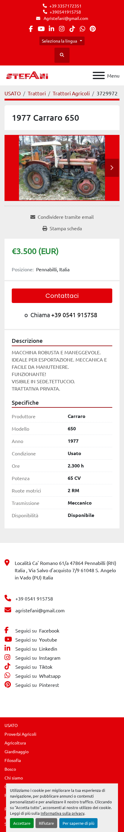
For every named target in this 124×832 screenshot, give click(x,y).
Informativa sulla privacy (62, 813)
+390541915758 (65, 11)
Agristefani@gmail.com (65, 18)
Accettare (21, 823)
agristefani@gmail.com (40, 610)
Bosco (10, 769)
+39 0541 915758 (74, 314)
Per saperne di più (78, 823)
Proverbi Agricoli (20, 734)
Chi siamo (14, 777)
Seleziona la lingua (59, 40)
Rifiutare (46, 823)
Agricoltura (15, 742)
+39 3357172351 (65, 5)
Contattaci (62, 296)
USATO (11, 725)
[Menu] (99, 75)
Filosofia (13, 760)
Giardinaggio (17, 751)
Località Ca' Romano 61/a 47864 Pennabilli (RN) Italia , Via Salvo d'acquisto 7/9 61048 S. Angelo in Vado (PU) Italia (65, 570)
